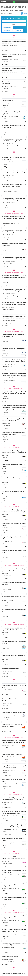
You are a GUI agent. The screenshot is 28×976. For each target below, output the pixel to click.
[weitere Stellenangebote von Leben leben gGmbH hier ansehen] (24, 862)
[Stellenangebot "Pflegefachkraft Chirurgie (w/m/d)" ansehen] (25, 732)
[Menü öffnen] (25, 2)
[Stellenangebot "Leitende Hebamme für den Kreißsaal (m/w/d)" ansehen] (25, 848)
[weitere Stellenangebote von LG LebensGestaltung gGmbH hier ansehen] (24, 817)
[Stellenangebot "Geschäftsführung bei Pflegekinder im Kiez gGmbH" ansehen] (25, 121)
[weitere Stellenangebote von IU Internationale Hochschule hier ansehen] (24, 131)
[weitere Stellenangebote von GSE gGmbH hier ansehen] (24, 397)
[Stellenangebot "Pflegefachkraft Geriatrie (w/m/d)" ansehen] (25, 762)
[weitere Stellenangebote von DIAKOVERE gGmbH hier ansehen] (24, 529)
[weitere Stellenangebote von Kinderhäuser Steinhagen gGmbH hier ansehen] (24, 876)
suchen (14, 24)
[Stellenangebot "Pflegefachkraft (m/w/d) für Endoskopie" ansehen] (25, 720)
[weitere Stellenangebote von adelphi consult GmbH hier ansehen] (24, 249)
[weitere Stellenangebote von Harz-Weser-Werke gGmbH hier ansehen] (24, 365)
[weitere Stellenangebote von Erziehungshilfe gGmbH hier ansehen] (24, 411)
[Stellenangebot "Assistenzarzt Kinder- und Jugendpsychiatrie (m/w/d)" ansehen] (25, 592)
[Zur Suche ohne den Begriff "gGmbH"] (21, 30)
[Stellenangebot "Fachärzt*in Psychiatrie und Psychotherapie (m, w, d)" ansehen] (25, 651)
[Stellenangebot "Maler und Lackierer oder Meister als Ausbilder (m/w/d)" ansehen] (25, 91)
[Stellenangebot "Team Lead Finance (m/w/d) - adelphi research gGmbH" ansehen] (25, 253)
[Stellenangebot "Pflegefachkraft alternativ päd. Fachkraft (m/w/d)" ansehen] (25, 664)
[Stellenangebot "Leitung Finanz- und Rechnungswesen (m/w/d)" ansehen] (25, 487)
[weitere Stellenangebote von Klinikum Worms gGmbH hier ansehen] (24, 844)
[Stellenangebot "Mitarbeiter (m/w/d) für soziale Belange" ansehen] (25, 356)
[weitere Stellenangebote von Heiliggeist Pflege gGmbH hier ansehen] (24, 771)
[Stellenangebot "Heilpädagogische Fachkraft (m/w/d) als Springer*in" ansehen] (25, 789)
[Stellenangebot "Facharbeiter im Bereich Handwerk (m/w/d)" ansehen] (25, 501)
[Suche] (14, 1)
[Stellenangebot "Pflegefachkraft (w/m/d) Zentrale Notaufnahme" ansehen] (25, 533)
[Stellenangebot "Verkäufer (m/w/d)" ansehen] (25, 108)
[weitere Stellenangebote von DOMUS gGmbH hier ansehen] (24, 497)
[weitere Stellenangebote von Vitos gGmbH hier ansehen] (24, 456)
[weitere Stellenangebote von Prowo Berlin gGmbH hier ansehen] (24, 803)
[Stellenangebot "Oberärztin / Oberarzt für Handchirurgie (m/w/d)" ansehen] (25, 708)
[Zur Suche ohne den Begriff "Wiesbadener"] (11, 27)
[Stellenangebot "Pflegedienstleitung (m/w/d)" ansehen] (25, 964)
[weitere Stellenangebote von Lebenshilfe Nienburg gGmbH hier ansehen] (24, 785)
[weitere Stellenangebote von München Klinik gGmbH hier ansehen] (24, 728)
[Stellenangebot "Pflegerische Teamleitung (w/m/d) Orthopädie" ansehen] (25, 560)
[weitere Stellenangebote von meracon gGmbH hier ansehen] (24, 424)
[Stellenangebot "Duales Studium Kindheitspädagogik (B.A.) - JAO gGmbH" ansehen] (25, 135)
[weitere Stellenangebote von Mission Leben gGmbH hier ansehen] (24, 960)
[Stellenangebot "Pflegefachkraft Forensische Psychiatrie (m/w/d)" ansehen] (25, 474)
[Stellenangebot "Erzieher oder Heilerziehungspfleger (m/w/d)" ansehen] (25, 619)
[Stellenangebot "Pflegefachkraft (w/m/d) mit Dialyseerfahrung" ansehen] (25, 695)
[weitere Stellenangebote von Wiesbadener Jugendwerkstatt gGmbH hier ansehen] (24, 47)
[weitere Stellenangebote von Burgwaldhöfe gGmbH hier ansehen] (24, 602)
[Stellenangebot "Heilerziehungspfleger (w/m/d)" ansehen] (25, 676)
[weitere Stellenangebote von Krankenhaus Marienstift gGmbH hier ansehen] (24, 716)
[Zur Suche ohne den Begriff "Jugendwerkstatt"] (13, 30)
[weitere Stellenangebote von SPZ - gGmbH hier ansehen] (24, 647)
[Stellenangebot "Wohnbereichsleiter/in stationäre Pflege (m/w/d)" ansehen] (25, 605)
